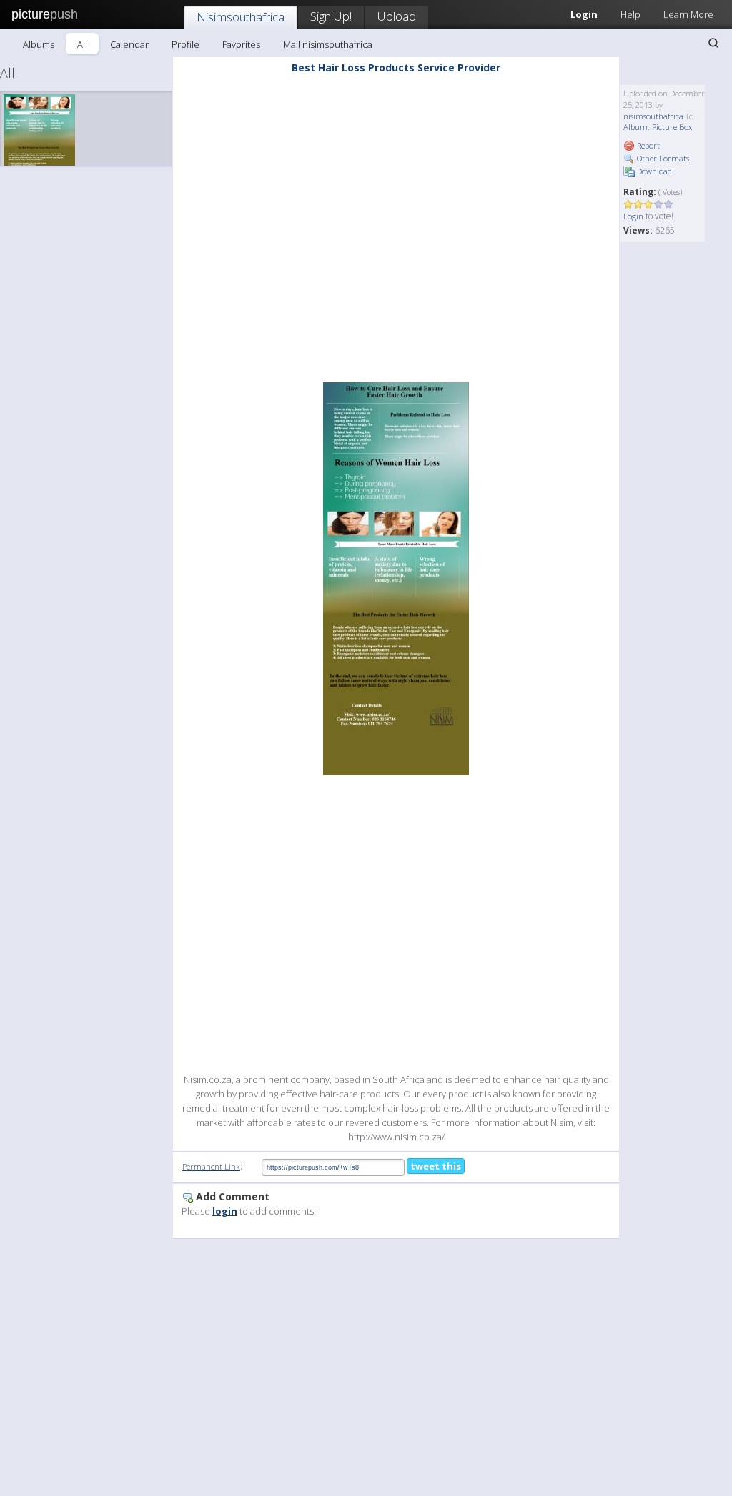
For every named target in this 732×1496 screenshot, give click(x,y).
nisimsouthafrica (653, 116)
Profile (185, 44)
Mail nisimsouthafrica (327, 44)
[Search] (713, 42)
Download (653, 171)
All (82, 44)
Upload (396, 16)
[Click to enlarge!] (396, 578)
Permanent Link (211, 1166)
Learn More (688, 14)
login (224, 1211)
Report (647, 145)
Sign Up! (331, 16)
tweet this (435, 1166)
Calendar (129, 44)
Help (630, 14)
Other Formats (662, 158)
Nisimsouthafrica (241, 17)
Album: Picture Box (657, 126)
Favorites (241, 44)
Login (633, 216)
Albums (38, 44)
